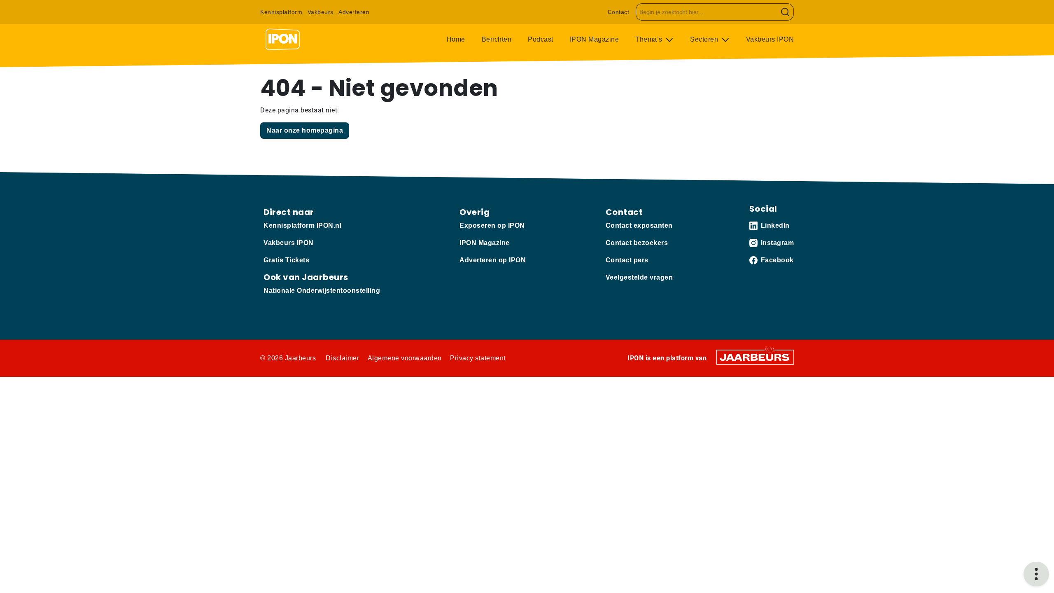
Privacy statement (478, 358)
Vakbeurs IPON (770, 39)
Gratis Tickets (286, 260)
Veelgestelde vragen (639, 277)
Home (456, 39)
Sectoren (705, 39)
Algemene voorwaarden (405, 358)
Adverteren (353, 12)
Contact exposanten (639, 225)
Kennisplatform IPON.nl (302, 225)
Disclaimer (342, 358)
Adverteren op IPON (492, 260)
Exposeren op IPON (492, 225)
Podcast (540, 39)
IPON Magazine (594, 39)
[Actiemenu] (1036, 574)
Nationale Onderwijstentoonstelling (322, 290)
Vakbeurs (320, 12)
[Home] (282, 39)
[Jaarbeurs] (755, 357)
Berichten (497, 39)
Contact (619, 12)
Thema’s (649, 39)
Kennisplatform (281, 12)
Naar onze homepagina (304, 130)
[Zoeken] (785, 12)
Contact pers (627, 260)
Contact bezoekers (637, 242)
